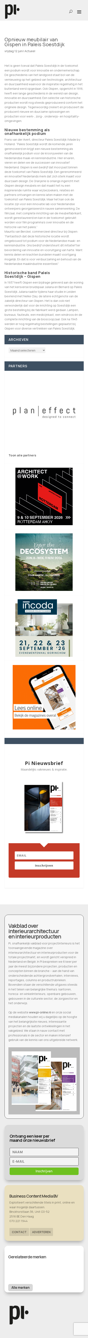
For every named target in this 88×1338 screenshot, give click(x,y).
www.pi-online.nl (40, 1012)
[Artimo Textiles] (44, 412)
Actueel (30, 51)
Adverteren (41, 1232)
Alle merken (20, 1287)
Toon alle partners (22, 455)
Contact (19, 1232)
